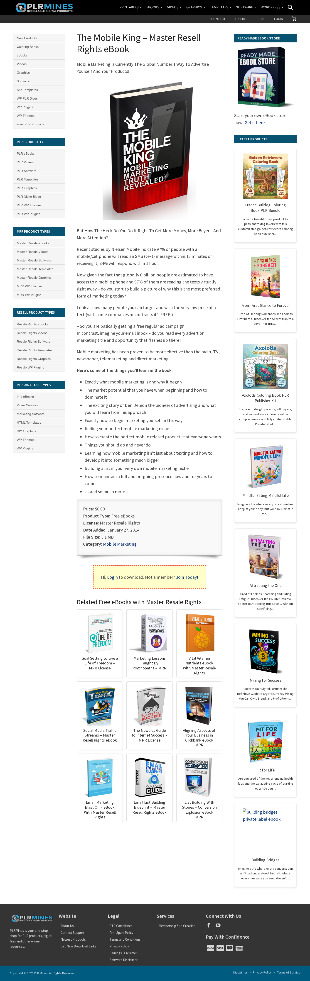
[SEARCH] (290, 7)
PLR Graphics (27, 188)
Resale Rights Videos (32, 333)
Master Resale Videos (32, 252)
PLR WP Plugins (28, 214)
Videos (173, 7)
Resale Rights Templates (34, 350)
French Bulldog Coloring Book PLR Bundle (265, 207)
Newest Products (73, 939)
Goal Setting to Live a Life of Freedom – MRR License (99, 663)
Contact (218, 19)
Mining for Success (265, 680)
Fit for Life (265, 770)
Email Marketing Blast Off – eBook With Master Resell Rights (100, 810)
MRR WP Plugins (29, 295)
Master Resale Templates (35, 269)
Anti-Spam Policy (121, 932)
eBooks (152, 7)
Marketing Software (31, 414)
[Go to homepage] (45, 7)
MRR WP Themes (30, 286)
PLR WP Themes (29, 205)
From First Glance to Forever (265, 305)
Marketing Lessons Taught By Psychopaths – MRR (149, 663)
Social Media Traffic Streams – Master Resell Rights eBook (100, 735)
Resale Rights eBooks (32, 324)
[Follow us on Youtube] (219, 927)
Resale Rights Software (33, 341)
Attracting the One (265, 585)
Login (278, 19)
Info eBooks (25, 396)
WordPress (270, 7)
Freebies (241, 19)
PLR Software (27, 171)
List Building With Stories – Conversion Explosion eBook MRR (199, 810)
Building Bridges (265, 859)
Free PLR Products (30, 124)
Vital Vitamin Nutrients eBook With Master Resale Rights (199, 666)
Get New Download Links (78, 946)
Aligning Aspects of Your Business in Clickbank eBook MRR (199, 738)
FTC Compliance (121, 926)
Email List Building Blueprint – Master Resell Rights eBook (149, 807)
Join (261, 19)
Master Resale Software (34, 260)
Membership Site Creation (177, 926)
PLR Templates (28, 179)
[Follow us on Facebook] (210, 927)
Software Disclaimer (124, 960)
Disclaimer (240, 972)
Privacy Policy (119, 946)
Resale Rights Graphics (34, 359)
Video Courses (27, 405)
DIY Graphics (26, 431)
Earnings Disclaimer (123, 953)
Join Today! (187, 577)
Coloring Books (28, 47)
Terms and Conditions (125, 939)
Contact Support (72, 932)
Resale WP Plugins (30, 367)
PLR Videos (25, 162)
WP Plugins (25, 107)
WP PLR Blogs (27, 98)
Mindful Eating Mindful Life (265, 495)
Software (244, 7)
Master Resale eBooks (33, 243)
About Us (67, 926)
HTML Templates (29, 422)
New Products (27, 38)
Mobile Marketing (120, 544)
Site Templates (27, 90)
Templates (219, 7)
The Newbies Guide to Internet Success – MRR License (149, 735)
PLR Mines (41, 973)
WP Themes (25, 115)
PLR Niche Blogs (29, 196)
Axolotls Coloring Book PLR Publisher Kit (265, 398)
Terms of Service (288, 972)
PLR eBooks (25, 153)
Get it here (255, 122)
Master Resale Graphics (34, 277)
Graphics (194, 7)
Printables (129, 7)
